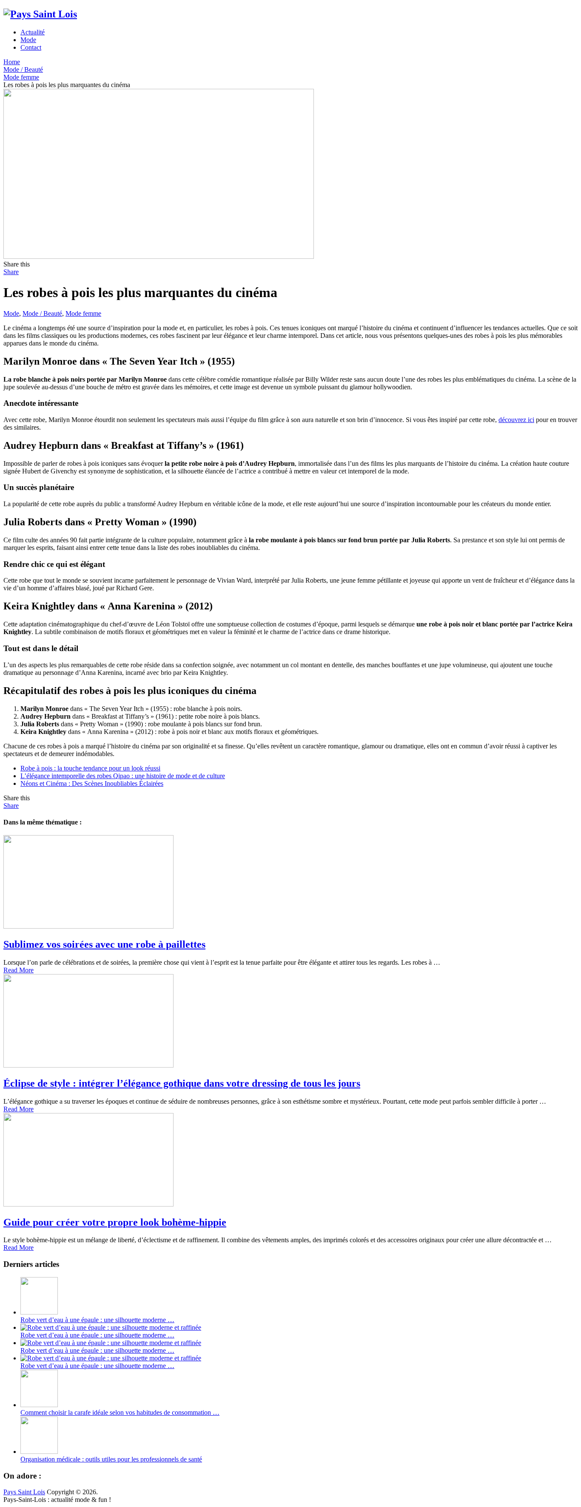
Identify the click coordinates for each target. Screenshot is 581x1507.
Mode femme (83, 313)
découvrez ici (516, 419)
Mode (28, 39)
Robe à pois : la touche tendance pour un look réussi (90, 768)
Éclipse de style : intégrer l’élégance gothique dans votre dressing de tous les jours (181, 1083)
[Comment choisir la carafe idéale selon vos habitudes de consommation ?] (39, 1404)
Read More (18, 970)
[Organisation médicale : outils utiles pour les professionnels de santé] (39, 1451)
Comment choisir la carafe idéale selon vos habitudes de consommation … (119, 1412)
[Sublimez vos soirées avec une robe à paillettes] (290, 882)
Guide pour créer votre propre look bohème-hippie (114, 1222)
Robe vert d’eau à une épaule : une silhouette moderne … (97, 1319)
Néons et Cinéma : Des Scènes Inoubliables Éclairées (91, 783)
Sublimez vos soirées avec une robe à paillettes (104, 944)
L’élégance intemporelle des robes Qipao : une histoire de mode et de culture (122, 775)
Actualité (32, 32)
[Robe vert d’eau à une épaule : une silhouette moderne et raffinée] (39, 1312)
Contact (30, 47)
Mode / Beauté (42, 313)
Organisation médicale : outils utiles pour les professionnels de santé (111, 1459)
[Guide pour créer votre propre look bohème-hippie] (290, 1160)
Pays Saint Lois (24, 1492)
